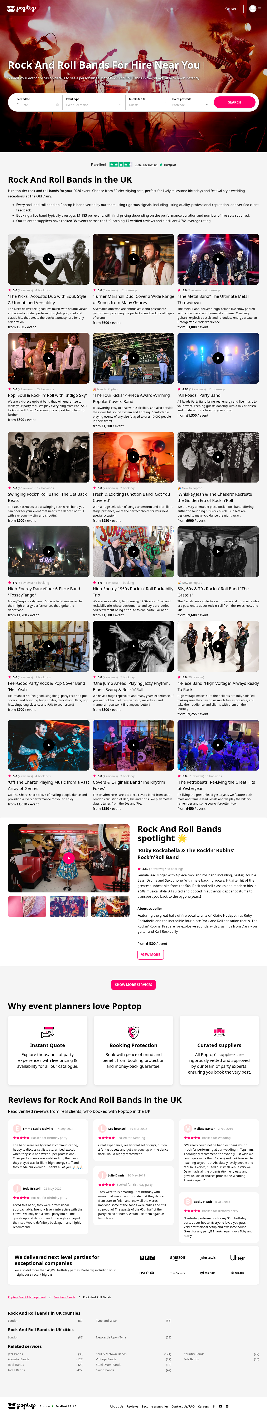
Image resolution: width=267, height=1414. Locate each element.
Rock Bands (16, 1365)
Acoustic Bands (18, 1359)
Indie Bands (16, 1370)
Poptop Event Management (27, 1297)
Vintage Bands (106, 1359)
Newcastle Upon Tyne (111, 1337)
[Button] (49, 259)
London (13, 1321)
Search (233, 9)
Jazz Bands (15, 1354)
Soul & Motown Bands (111, 1354)
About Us (116, 1406)
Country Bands (194, 1354)
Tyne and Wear (106, 1321)
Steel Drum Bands (108, 1365)
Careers (203, 1406)
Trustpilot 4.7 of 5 (58, 1406)
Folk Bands (191, 1359)
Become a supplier (155, 1406)
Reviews (132, 1406)
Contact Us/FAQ (183, 1406)
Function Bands (64, 1297)
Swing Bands (105, 1370)
